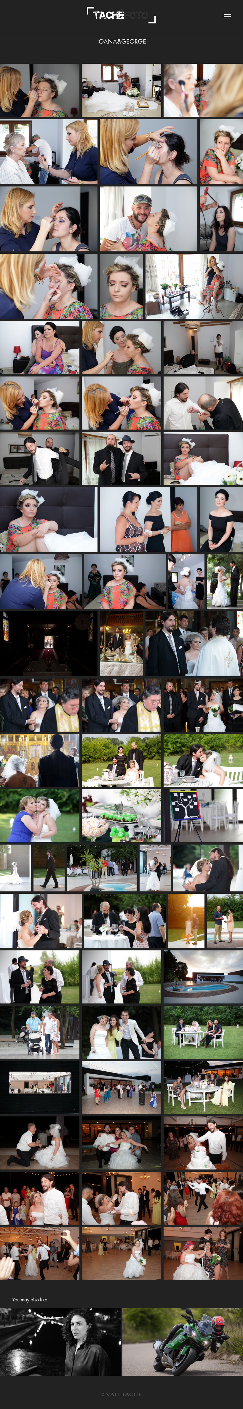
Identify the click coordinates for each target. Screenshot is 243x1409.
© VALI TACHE (121, 1394)
